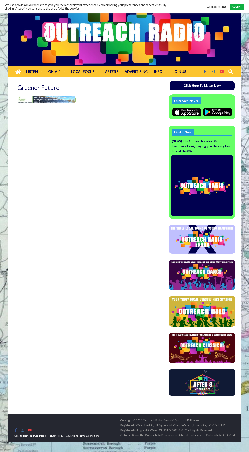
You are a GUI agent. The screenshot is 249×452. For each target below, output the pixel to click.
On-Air (54, 72)
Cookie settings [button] (217, 6)
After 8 (111, 72)
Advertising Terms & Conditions (82, 435)
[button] (40, 71)
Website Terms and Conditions (30, 435)
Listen (32, 72)
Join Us (179, 72)
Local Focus (83, 72)
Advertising (136, 72)
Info (158, 72)
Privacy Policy (56, 435)
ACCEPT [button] (237, 6)
